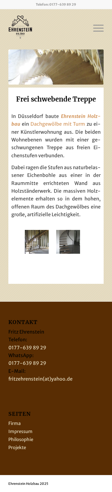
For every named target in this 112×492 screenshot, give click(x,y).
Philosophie (20, 439)
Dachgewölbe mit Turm (57, 124)
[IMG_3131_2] (56, 67)
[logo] (46, 27)
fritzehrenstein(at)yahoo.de (40, 379)
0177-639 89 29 (62, 4)
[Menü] (95, 27)
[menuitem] (95, 27)
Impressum (20, 431)
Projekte (17, 447)
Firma (14, 423)
